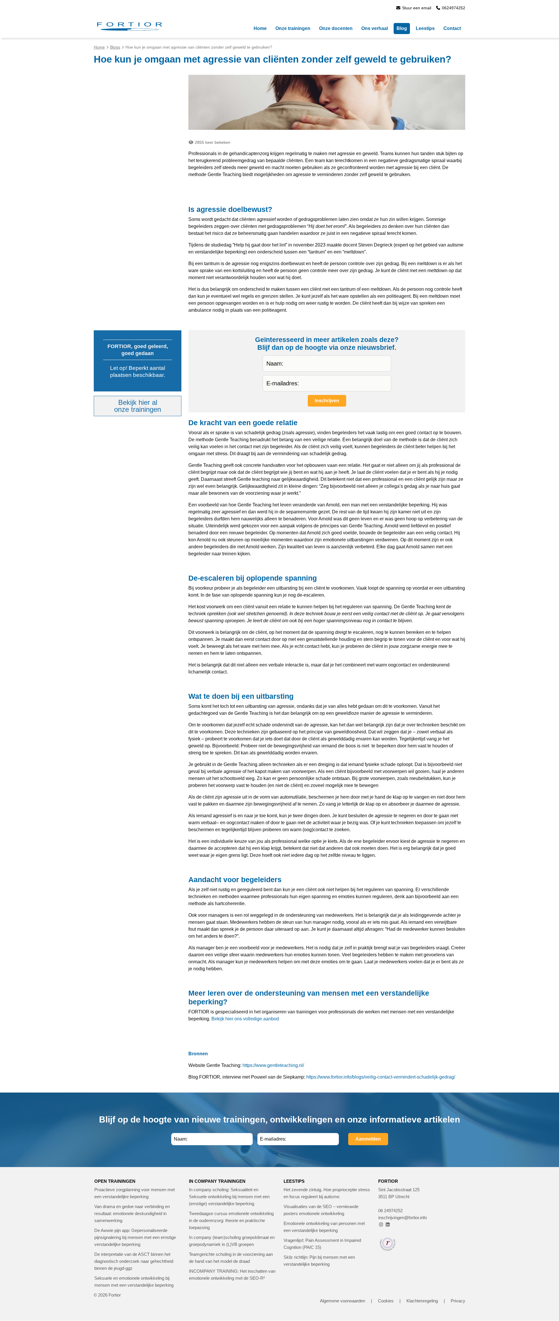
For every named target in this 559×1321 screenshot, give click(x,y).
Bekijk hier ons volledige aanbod (245, 1018)
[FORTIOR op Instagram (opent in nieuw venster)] (381, 1224)
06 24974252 (390, 1210)
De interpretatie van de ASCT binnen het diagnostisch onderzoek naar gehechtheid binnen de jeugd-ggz (133, 1261)
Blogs (115, 47)
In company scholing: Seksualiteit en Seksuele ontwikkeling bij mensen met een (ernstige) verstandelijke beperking (229, 1196)
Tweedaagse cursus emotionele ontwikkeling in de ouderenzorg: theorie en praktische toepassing (231, 1220)
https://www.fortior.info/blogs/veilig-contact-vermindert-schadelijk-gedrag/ (380, 1076)
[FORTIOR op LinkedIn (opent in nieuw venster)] (387, 1224)
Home (99, 47)
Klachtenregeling (422, 1300)
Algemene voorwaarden (342, 1300)
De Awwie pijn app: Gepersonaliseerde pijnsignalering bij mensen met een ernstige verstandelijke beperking (135, 1237)
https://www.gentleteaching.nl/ (273, 1065)
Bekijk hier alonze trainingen (137, 405)
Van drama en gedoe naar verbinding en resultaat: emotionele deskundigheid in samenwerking (132, 1213)
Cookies (386, 1300)
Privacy (458, 1300)
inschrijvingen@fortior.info (402, 1217)
